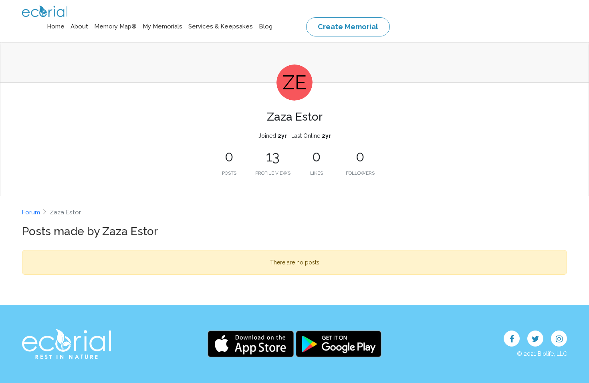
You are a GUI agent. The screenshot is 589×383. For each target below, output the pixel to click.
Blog (265, 26)
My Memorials (162, 26)
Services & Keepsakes (220, 26)
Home (56, 26)
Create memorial (348, 26)
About (79, 26)
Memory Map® (115, 26)
